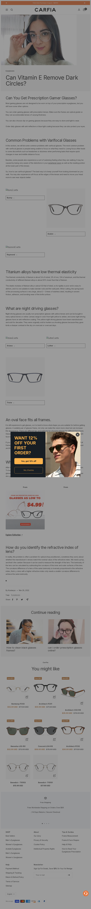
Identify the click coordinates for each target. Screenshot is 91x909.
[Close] (77, 434)
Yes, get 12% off (28, 461)
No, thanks (29, 470)
